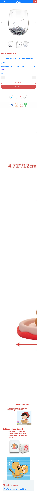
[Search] (30, 1)
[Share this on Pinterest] (20, 97)
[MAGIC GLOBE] (18, 1)
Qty (2, 73)
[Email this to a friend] (25, 97)
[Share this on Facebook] (16, 97)
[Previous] (2, 22)
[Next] (34, 22)
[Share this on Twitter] (11, 97)
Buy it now (18, 87)
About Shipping (10, 485)
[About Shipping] (18, 468)
